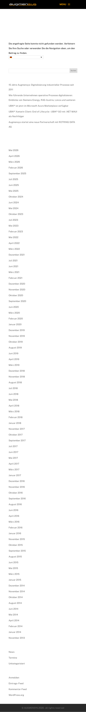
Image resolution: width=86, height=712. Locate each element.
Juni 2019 (13, 353)
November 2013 (17, 638)
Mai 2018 (13, 400)
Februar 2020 (16, 318)
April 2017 (14, 463)
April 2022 (14, 243)
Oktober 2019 (16, 341)
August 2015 (15, 556)
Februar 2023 (16, 231)
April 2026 (14, 156)
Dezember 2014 (17, 585)
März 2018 (14, 411)
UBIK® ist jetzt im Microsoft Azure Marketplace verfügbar (38, 105)
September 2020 (17, 301)
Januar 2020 (15, 324)
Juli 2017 (13, 446)
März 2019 (14, 365)
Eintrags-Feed (16, 683)
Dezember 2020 (17, 283)
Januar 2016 (15, 533)
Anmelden (14, 677)
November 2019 (17, 336)
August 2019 (15, 347)
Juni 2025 (14, 185)
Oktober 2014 (16, 597)
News (11, 652)
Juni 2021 (13, 266)
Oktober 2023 (16, 214)
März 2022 (14, 249)
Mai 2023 (13, 225)
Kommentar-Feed (18, 689)
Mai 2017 (13, 458)
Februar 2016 (15, 527)
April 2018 (14, 405)
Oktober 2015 (16, 545)
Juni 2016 (13, 510)
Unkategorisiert (17, 663)
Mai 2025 (13, 191)
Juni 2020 (14, 307)
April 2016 (14, 516)
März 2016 (14, 521)
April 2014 (14, 620)
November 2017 (17, 429)
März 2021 (14, 272)
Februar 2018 (16, 417)
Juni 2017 (13, 452)
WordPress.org (16, 695)
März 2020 (14, 312)
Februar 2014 (16, 626)
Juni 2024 (14, 202)
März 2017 (14, 469)
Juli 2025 (13, 179)
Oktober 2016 (16, 492)
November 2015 (17, 539)
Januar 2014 (15, 632)
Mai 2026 (13, 150)
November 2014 (17, 591)
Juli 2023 (13, 220)
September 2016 (17, 498)
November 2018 (17, 376)
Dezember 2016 (17, 481)
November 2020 (17, 289)
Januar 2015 (15, 579)
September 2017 (17, 440)
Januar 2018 (15, 423)
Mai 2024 (13, 208)
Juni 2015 (13, 562)
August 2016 (15, 504)
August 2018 (15, 382)
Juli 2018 (13, 388)
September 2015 (17, 550)
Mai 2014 (13, 614)
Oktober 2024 (16, 196)
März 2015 (14, 574)
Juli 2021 (13, 260)
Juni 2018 (13, 394)
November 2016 (17, 487)
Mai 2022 (13, 237)
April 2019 (14, 359)
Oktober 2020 (16, 295)
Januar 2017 (15, 475)
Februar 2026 (16, 167)
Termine (13, 657)
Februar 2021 (15, 278)
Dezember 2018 (17, 371)
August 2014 (15, 603)
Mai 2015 (13, 568)
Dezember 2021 (17, 254)
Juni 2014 (13, 609)
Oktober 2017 (16, 434)
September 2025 (17, 173)
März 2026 (14, 162)
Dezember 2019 (17, 330)
